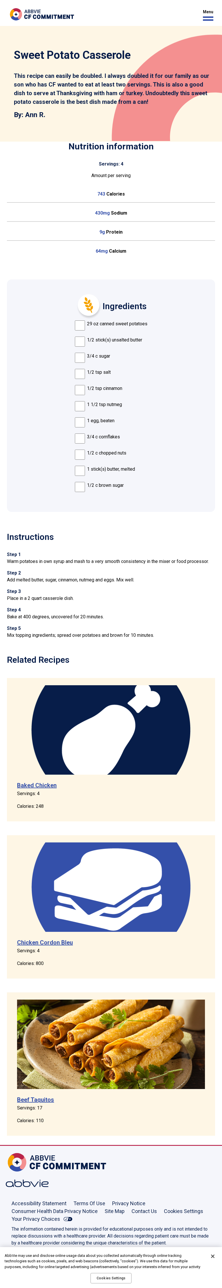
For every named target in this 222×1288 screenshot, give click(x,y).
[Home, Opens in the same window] (24, 1162)
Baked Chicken (37, 785)
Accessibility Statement (39, 1203)
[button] (206, 15)
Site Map (115, 1211)
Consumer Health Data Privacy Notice (55, 1211)
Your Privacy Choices (36, 1219)
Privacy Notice (128, 1203)
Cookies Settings (183, 1211)
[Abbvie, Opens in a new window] (24, 1183)
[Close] (212, 1256)
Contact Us (144, 1211)
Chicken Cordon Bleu (45, 942)
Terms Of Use (89, 1203)
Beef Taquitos (35, 1099)
